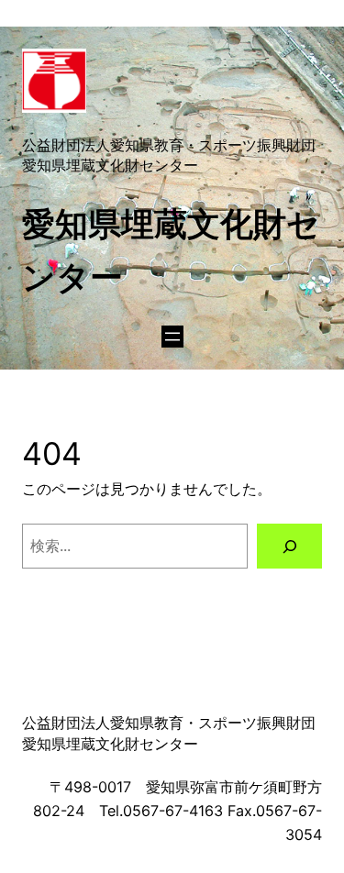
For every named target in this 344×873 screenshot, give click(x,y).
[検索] (289, 546)
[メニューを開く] (172, 337)
